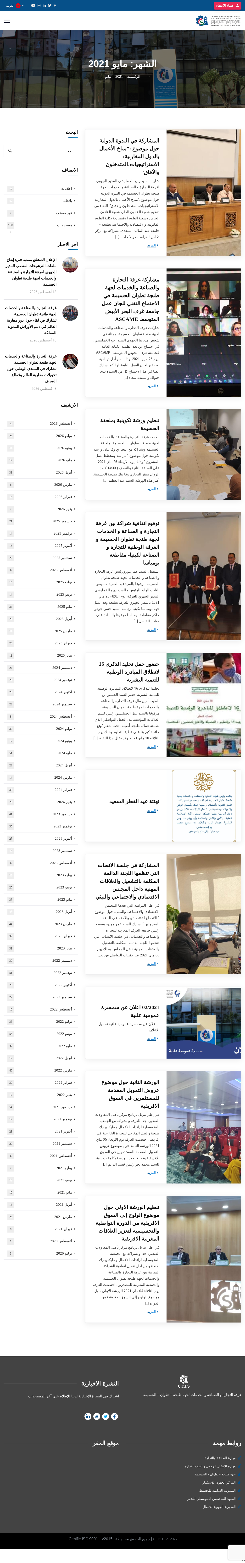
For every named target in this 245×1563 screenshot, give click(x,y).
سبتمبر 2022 (40, 997)
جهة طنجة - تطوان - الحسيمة (215, 1474)
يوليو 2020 (41, 1253)
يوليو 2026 (40, 436)
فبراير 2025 (40, 643)
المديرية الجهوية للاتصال (219, 1507)
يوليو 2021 (41, 1168)
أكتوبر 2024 (40, 692)
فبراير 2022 (40, 1082)
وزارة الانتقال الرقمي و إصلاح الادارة (210, 1466)
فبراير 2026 (40, 497)
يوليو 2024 (40, 729)
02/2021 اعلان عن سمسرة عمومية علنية (130, 1011)
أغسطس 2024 (41, 716)
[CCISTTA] (217, 20)
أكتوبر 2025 (40, 545)
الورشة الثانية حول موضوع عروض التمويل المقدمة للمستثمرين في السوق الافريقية (130, 1094)
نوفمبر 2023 (40, 826)
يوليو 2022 (40, 1021)
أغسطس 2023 (41, 863)
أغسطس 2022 (40, 1009)
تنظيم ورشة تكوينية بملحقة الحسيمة (129, 424)
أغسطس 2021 (41, 1156)
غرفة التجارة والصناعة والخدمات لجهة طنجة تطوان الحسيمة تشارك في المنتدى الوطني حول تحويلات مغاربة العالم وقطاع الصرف (30, 368)
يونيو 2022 (40, 1034)
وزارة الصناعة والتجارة (220, 1458)
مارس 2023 (40, 924)
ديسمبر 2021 (40, 1107)
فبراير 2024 (40, 790)
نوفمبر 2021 (40, 1119)
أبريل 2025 (40, 619)
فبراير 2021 (41, 1229)
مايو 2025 (40, 606)
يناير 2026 (41, 509)
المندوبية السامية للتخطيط (217, 1490)
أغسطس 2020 (41, 1241)
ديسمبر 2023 (40, 814)
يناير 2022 (40, 1095)
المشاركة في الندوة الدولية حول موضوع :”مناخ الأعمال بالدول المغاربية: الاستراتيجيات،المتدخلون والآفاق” (129, 156)
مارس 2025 (40, 631)
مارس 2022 (40, 1070)
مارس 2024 (40, 777)
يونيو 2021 (40, 1180)
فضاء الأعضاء (225, 5)
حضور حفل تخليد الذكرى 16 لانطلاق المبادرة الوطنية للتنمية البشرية (129, 672)
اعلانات (40, 188)
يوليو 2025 (40, 582)
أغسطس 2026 (41, 423)
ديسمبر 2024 (40, 668)
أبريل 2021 (40, 1204)
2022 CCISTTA (165, 1539)
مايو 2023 (40, 899)
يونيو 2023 (40, 887)
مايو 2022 (40, 1046)
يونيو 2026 (40, 448)
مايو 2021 (40, 1192)
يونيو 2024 (40, 741)
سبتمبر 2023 (40, 851)
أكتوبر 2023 (40, 838)
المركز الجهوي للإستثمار (219, 1482)
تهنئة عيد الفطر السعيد (134, 801)
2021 (119, 76)
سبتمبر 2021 (40, 1143)
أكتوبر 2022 (40, 985)
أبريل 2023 (40, 912)
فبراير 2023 (40, 936)
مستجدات (40, 227)
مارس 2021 (40, 1217)
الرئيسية (133, 76)
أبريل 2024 (40, 765)
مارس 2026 (41, 484)
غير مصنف (41, 213)
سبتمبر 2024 (40, 704)
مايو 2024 (40, 753)
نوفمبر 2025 (40, 533)
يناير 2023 (40, 948)
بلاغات (40, 201)
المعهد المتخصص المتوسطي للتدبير (211, 1499)
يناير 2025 (40, 655)
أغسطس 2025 (41, 570)
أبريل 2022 (40, 1058)
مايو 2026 (40, 460)
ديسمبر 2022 (40, 960)
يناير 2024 (40, 802)
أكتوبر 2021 (40, 1131)
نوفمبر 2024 (40, 680)
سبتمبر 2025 (40, 558)
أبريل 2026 (40, 472)
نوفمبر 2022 (40, 973)
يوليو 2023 (40, 875)
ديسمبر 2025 (40, 521)
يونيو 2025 (40, 594)
